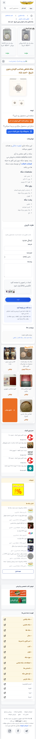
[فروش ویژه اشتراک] (18, 61)
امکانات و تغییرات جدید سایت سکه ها (17, 508)
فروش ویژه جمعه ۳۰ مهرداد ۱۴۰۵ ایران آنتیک (15, 466)
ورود (31, 8)
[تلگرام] (26, 731)
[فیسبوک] (18, 731)
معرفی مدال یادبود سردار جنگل (19, 546)
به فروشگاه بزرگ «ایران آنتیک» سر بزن (18, 131)
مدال (28, 635)
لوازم (29, 652)
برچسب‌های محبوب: (26, 335)
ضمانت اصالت (26, 164)
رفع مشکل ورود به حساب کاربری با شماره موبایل (15, 516)
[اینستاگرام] (9, 731)
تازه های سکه (26, 673)
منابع (19, 714)
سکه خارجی (26, 679)
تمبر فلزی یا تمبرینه (24, 641)
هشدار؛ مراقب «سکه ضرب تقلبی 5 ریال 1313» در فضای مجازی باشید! (15, 555)
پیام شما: (29, 262)
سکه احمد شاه (28, 338)
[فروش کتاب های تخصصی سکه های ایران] (18, 596)
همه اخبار (18, 571)
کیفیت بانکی (16, 145)
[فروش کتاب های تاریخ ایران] (18, 603)
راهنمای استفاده (18, 712)
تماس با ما (25, 714)
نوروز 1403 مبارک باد (22, 531)
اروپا (30, 693)
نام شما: (30, 244)
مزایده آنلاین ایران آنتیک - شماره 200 (18, 435)
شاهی (14, 338)
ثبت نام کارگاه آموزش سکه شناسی (18, 523)
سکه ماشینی (26, 625)
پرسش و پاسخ (8, 712)
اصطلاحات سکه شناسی (23, 663)
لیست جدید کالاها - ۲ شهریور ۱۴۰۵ (18, 451)
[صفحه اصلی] (31, 15)
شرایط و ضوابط (28, 712)
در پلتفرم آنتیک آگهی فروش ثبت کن (19, 121)
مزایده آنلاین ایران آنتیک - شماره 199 (18, 458)
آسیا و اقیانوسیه (26, 684)
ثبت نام (24, 8)
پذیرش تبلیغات (12, 714)
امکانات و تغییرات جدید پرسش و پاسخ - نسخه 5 (15, 563)
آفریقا (29, 688)
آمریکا (29, 697)
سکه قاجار (20, 338)
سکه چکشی (26, 619)
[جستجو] (5, 8)
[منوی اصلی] (4, 2)
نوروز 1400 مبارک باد (22, 539)
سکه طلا (27, 630)
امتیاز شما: (29, 253)
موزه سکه (27, 657)
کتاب (28, 646)
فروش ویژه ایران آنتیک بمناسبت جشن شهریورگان (15, 443)
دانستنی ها (26, 668)
